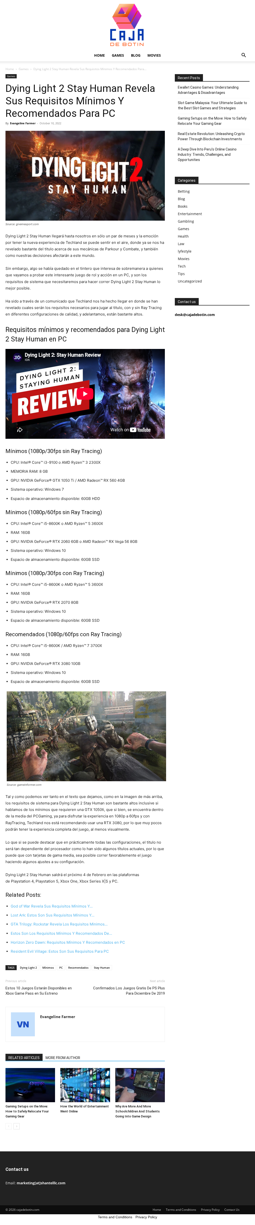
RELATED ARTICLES (24, 1058)
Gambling (186, 221)
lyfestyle (184, 251)
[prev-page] (8, 1126)
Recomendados (78, 967)
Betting (184, 191)
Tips (181, 273)
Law (181, 243)
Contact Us (232, 1210)
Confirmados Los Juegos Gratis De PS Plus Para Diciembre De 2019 (129, 991)
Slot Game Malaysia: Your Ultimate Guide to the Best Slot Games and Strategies (212, 105)
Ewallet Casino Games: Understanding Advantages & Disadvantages (208, 90)
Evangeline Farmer (23, 123)
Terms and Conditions (181, 1210)
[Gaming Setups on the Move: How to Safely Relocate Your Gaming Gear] (30, 1085)
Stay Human (102, 967)
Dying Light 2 (28, 967)
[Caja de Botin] (127, 24)
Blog (135, 55)
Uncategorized (190, 281)
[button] (244, 55)
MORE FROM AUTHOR (63, 1058)
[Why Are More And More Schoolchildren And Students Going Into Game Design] (140, 1085)
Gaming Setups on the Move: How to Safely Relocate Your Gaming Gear (27, 1111)
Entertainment (190, 213)
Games (118, 55)
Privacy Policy (210, 1210)
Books (183, 206)
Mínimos (48, 967)
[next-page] (16, 1126)
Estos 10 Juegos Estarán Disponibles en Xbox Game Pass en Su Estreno (38, 991)
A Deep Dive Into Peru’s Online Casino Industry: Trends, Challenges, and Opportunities (207, 154)
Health (183, 236)
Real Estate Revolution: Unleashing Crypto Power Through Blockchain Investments (211, 136)
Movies (154, 55)
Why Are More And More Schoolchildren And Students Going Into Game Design (137, 1111)
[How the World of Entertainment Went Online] (85, 1085)
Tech (182, 266)
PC (61, 967)
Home (99, 55)
